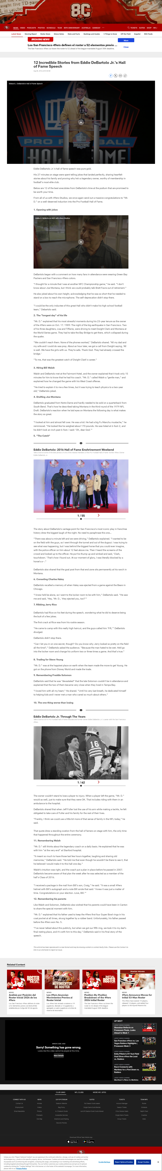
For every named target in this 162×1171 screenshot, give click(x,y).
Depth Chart (144, 1111)
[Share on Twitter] (116, 77)
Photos (39, 1111)
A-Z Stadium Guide (61, 1111)
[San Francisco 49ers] (81, 1152)
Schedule (144, 1107)
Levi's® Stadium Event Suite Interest (92, 1111)
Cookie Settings (104, 1162)
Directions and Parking (61, 1119)
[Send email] (120, 77)
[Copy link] (125, 76)
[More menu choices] (103, 28)
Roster (144, 1103)
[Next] (98, 515)
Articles (39, 1103)
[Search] (129, 27)
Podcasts (39, 1115)
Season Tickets (122, 1107)
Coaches (144, 1115)
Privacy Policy (21, 1168)
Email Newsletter (19, 1111)
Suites (92, 1099)
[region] (81, 1162)
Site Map (39, 1119)
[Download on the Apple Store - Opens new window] (72, 1142)
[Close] (126, 47)
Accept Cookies (143, 1162)
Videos (39, 1107)
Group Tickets (121, 1119)
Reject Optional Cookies (124, 1162)
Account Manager (121, 1103)
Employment (19, 1107)
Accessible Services (61, 1115)
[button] (81, 122)
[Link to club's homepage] (6, 27)
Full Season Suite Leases (92, 1103)
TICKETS (122, 1099)
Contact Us (19, 1103)
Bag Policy (61, 1107)
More (126, 40)
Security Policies (61, 1123)
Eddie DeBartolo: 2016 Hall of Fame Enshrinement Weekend (74, 449)
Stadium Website (61, 1103)
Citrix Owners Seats (122, 1111)
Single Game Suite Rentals (91, 1107)
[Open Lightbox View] (81, 491)
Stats (144, 1119)
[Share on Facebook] (111, 77)
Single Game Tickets (121, 1115)
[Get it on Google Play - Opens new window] (88, 1143)
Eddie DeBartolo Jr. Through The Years (60, 716)
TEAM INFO (144, 1099)
